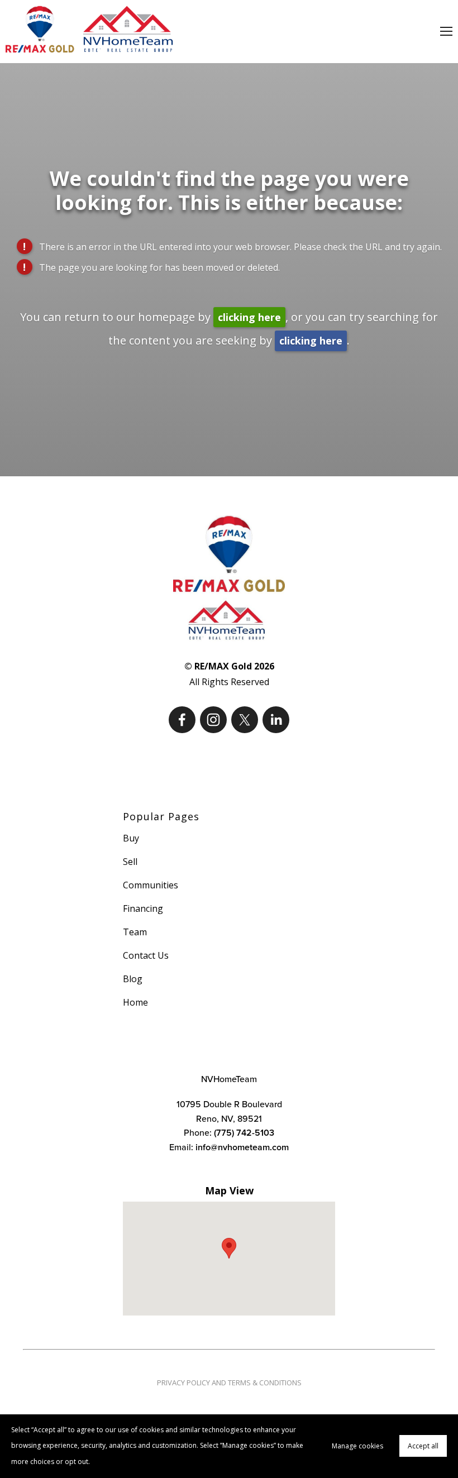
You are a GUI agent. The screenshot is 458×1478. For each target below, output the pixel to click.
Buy (131, 838)
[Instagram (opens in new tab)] (213, 719)
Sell (130, 861)
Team (135, 932)
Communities (150, 885)
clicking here (249, 317)
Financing (143, 908)
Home (135, 1002)
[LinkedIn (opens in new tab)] (276, 719)
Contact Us (146, 955)
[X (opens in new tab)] (244, 719)
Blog (132, 979)
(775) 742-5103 (244, 1132)
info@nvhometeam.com (242, 1147)
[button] (229, 1248)
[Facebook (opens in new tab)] (182, 719)
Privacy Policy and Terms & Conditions (229, 1382)
